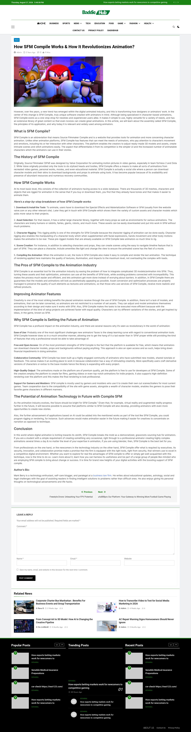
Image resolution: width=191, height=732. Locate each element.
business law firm (102, 475)
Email (73, 558)
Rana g (41, 608)
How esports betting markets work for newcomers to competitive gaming (135, 2)
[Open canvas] (13, 27)
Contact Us (78, 30)
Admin (19, 52)
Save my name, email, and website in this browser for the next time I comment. (54, 570)
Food (111, 23)
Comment (22, 526)
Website (127, 558)
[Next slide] (178, 2)
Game (120, 23)
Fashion (134, 23)
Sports (66, 23)
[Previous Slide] (174, 2)
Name (20, 558)
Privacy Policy (96, 30)
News (76, 23)
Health (147, 23)
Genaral (35, 662)
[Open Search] (174, 27)
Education (99, 23)
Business (54, 23)
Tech (88, 23)
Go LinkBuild (43, 627)
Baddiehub (112, 30)
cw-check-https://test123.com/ (47, 686)
